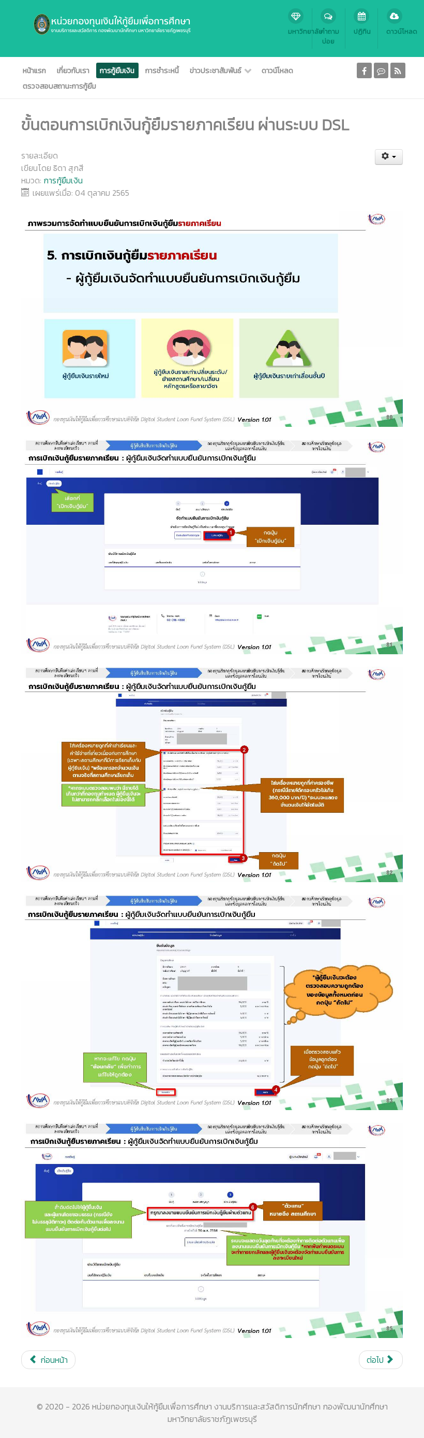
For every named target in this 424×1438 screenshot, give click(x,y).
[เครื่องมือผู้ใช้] (389, 157)
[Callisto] (105, 23)
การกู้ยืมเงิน (63, 180)
